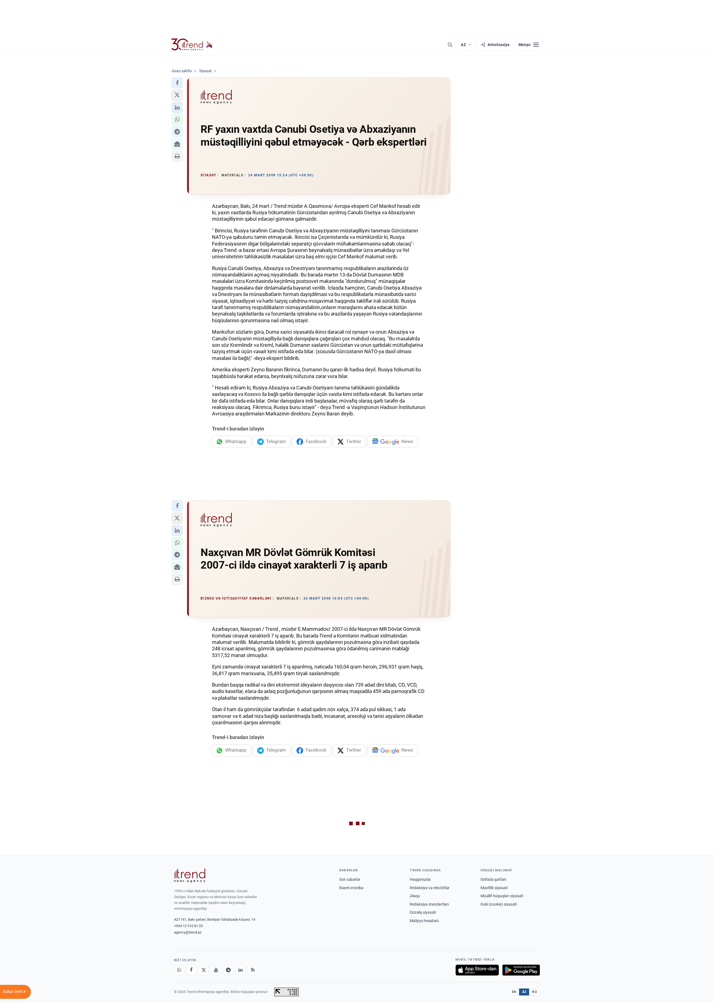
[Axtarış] (449, 44)
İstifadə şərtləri (493, 879)
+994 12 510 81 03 (188, 926)
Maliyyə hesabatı (424, 920)
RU (534, 992)
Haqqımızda (420, 879)
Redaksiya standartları (429, 904)
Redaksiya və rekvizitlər (430, 888)
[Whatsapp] (179, 970)
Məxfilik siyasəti (494, 888)
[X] (204, 970)
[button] (177, 83)
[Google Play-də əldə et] (521, 970)
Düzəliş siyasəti (423, 912)
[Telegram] (228, 970)
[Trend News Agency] (189, 875)
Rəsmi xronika (351, 888)
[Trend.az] (192, 45)
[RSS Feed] (253, 970)
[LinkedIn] (240, 970)
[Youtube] (216, 970)
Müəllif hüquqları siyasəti (502, 896)
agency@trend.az (187, 932)
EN (514, 992)
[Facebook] (191, 970)
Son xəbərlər (349, 879)
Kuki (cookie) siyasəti (499, 904)
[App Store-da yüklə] (477, 970)
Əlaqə (415, 896)
